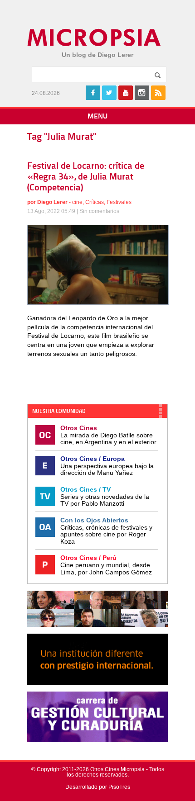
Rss (158, 92)
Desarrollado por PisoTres (97, 787)
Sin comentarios (99, 211)
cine (77, 202)
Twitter (109, 92)
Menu (97, 116)
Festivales (119, 202)
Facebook (93, 92)
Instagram (142, 92)
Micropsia (94, 37)
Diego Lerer (52, 202)
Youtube (125, 92)
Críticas (94, 202)
